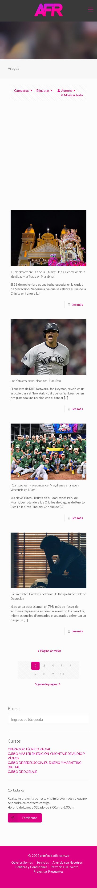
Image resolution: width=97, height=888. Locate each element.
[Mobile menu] (91, 9)
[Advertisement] (48, 159)
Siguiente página (46, 684)
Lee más (77, 304)
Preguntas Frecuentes (48, 871)
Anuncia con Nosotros (68, 862)
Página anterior (50, 651)
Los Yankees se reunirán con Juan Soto (36, 381)
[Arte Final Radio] (48, 9)
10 (62, 674)
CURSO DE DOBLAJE (22, 772)
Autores (66, 90)
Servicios (42, 862)
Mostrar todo (73, 95)
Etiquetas (42, 90)
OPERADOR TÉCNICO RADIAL (29, 749)
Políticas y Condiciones (31, 867)
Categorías (21, 90)
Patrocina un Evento (64, 867)
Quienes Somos (22, 862)
